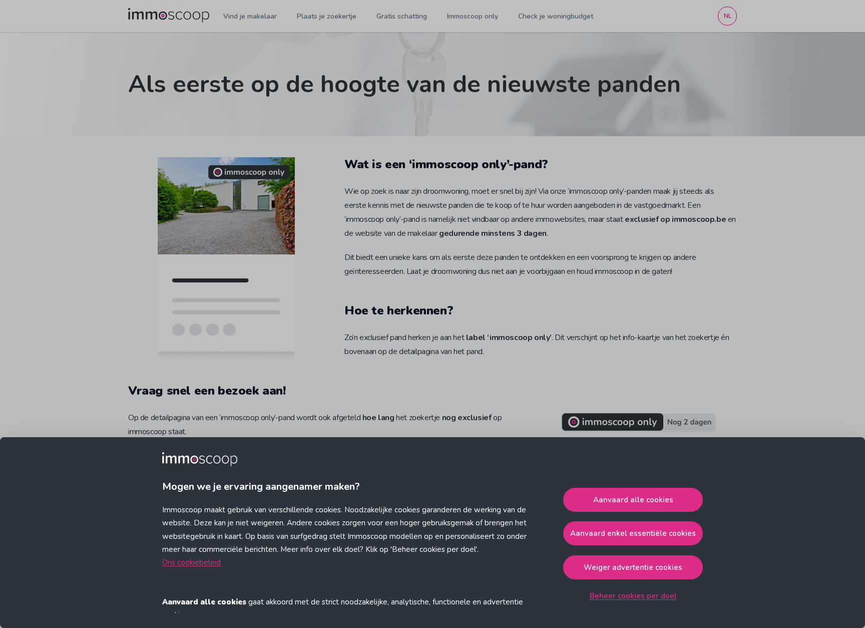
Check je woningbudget (555, 16)
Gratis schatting (401, 16)
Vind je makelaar (250, 16)
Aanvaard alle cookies (633, 500)
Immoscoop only (472, 16)
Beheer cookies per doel (633, 596)
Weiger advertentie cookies (633, 567)
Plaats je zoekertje (326, 16)
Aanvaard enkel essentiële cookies (633, 533)
